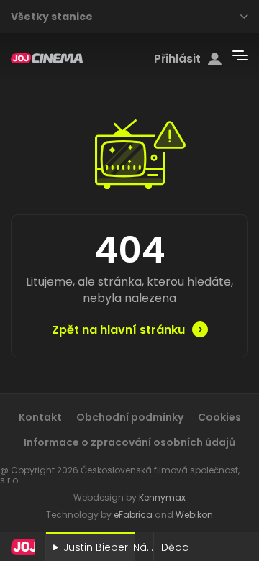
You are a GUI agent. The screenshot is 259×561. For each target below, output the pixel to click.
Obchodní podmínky (129, 417)
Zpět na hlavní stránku (118, 329)
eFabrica (133, 514)
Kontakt (40, 417)
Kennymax (162, 497)
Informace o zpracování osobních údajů (129, 442)
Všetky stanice (52, 16)
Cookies (219, 417)
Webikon (194, 514)
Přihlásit (177, 59)
